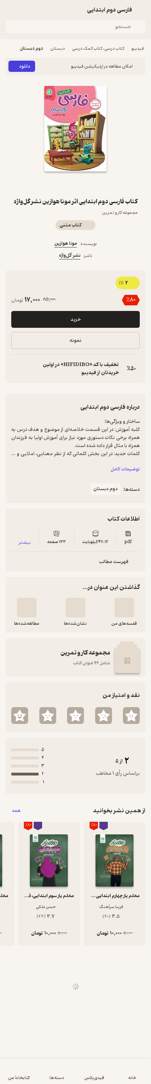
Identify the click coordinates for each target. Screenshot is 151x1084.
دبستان (57, 48)
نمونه (75, 340)
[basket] (27, 9)
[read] (27, 607)
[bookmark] (92, 184)
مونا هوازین (65, 243)
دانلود (24, 66)
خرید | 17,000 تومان (75, 1075)
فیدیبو (137, 48)
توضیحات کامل (125, 469)
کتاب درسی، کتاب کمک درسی (98, 48)
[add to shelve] (124, 607)
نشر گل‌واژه (69, 255)
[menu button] (9, 9)
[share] (59, 184)
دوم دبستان (31, 48)
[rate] (131, 715)
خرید (76, 320)
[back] (141, 9)
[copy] (16, 368)
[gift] (75, 184)
